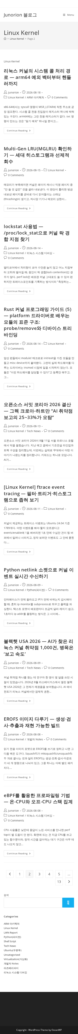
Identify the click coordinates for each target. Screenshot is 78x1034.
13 (59, 881)
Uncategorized (12, 954)
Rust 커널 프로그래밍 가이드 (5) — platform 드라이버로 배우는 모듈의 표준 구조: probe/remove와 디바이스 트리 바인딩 (38, 322)
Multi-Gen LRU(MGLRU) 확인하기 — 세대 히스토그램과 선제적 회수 (38, 154)
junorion (13, 92)
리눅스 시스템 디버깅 (39, 253)
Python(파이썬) (36, 590)
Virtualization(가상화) (16, 959)
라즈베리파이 (11, 968)
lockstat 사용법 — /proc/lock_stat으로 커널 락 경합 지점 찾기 (37, 232)
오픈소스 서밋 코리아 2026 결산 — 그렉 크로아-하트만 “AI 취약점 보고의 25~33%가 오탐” (38, 410)
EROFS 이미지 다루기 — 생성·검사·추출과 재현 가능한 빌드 (37, 722)
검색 (6, 895)
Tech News (34, 431)
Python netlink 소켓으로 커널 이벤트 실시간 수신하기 (39, 572)
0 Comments (60, 97)
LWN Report (11, 932)
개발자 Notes (35, 739)
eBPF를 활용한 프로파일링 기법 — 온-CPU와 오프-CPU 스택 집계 (38, 798)
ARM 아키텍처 (35, 97)
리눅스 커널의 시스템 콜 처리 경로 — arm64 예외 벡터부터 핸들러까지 (37, 76)
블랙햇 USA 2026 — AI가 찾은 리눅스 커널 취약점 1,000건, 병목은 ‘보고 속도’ (39, 647)
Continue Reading (20, 131)
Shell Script (10, 941)
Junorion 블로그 (20, 15)
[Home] (5, 38)
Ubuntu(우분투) (12, 950)
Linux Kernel (16, 97)
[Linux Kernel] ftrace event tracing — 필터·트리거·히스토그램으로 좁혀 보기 (38, 493)
